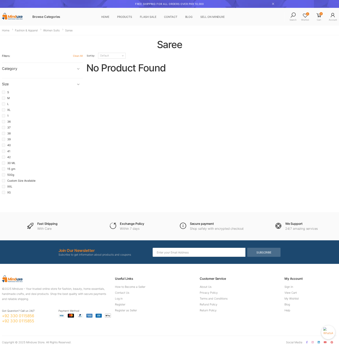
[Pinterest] (332, 342)
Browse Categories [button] (46, 17)
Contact (170, 16)
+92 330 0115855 (18, 321)
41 (8, 151)
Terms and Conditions (214, 298)
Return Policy (208, 310)
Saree (69, 30)
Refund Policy (208, 304)
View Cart (290, 292)
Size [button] (5, 84)
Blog (188, 16)
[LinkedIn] (319, 342)
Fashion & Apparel (26, 30)
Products (124, 16)
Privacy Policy (209, 292)
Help (287, 310)
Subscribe (263, 252)
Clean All (78, 55)
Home (105, 16)
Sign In (288, 286)
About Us (205, 286)
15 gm (11, 168)
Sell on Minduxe (212, 16)
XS (9, 192)
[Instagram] (313, 342)
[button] (293, 17)
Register (120, 304)
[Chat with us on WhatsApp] (328, 332)
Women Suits (51, 30)
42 (9, 157)
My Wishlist (291, 298)
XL (9, 109)
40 (9, 145)
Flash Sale (148, 16)
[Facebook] (307, 342)
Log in (119, 298)
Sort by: (91, 55)
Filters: (6, 55)
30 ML (11, 163)
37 (9, 127)
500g (10, 174)
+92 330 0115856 (18, 315)
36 (9, 121)
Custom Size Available (21, 180)
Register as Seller (126, 310)
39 (9, 139)
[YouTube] (325, 342)
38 (9, 133)
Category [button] (9, 69)
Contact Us (122, 292)
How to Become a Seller (130, 286)
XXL (9, 186)
